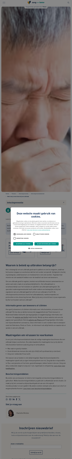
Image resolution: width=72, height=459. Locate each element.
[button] (36, 248)
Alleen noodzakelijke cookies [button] (46, 244)
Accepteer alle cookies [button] (23, 244)
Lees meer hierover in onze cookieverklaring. (38, 230)
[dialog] (36, 229)
